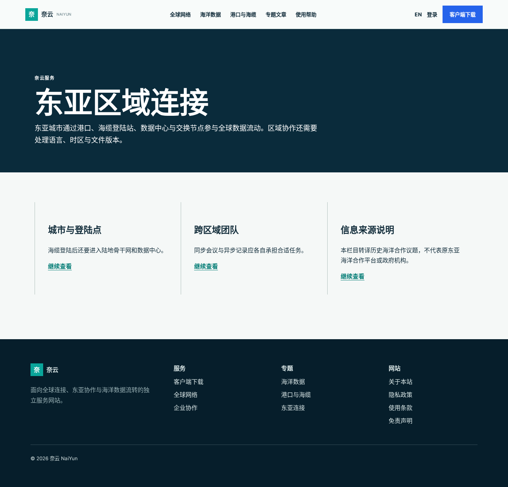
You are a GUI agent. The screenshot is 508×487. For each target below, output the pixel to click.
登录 (432, 14)
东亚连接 (293, 407)
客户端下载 (463, 14)
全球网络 (180, 14)
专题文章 (276, 14)
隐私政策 (400, 394)
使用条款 (400, 407)
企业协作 (185, 407)
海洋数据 (210, 14)
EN (418, 14)
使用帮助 (306, 14)
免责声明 (400, 420)
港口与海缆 (243, 14)
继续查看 (60, 266)
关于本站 (400, 381)
